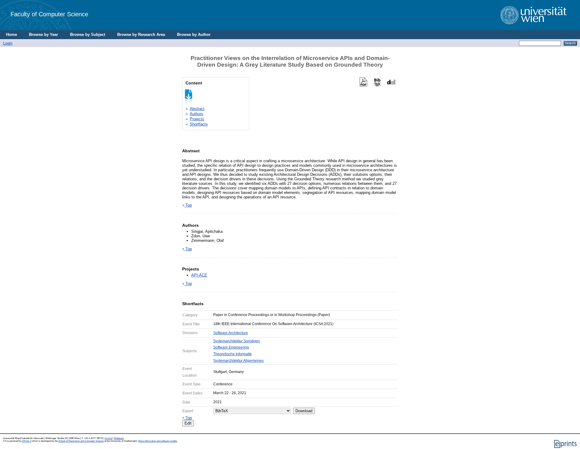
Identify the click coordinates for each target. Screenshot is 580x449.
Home (11, 34)
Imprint (108, 438)
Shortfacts (199, 124)
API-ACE (199, 275)
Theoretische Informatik (232, 354)
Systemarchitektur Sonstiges (236, 341)
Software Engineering (231, 347)
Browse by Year (43, 34)
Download (303, 411)
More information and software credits (157, 441)
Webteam (119, 438)
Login (7, 43)
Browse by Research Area (141, 34)
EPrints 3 (26, 441)
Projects (197, 119)
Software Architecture (230, 333)
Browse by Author (194, 34)
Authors (196, 114)
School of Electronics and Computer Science (81, 441)
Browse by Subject (87, 34)
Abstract (197, 108)
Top (188, 205)
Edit (188, 423)
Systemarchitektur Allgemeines (238, 361)
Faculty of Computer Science (49, 14)
